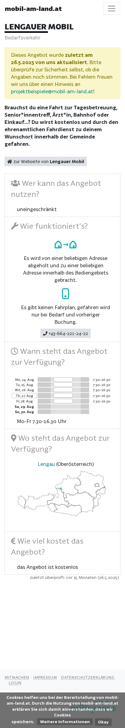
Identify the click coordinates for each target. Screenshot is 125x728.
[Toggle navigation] (111, 8)
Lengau (46, 464)
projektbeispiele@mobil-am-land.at (52, 91)
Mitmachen (17, 677)
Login (15, 683)
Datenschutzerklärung (88, 677)
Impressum (45, 677)
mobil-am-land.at (33, 8)
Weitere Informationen (65, 721)
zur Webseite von (48, 161)
